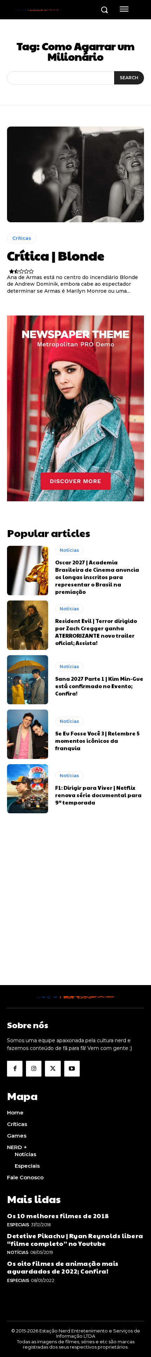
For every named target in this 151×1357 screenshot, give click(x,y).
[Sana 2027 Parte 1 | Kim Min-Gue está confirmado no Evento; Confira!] (27, 679)
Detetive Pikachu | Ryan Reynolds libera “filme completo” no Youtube (75, 1239)
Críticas (21, 238)
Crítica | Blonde (55, 255)
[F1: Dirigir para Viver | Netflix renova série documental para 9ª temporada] (27, 788)
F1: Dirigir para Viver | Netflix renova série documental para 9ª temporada (98, 795)
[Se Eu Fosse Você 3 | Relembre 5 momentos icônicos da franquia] (27, 734)
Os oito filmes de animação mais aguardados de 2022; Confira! (63, 1267)
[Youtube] (72, 1068)
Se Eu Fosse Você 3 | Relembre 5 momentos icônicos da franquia (97, 741)
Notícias (69, 550)
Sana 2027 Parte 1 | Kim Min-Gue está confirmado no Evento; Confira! (99, 686)
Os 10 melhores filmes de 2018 (58, 1215)
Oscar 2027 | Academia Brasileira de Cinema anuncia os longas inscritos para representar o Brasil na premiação (97, 576)
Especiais (18, 1224)
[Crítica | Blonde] (75, 174)
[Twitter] (52, 1068)
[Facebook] (14, 1068)
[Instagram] (33, 1068)
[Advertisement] (75, 909)
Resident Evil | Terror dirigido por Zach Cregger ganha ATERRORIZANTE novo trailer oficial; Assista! (96, 631)
